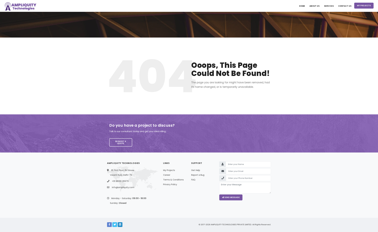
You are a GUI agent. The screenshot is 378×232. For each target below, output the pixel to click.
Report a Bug (197, 174)
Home (302, 6)
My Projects (364, 5)
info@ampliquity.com (123, 187)
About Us (314, 6)
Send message (232, 197)
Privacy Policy (170, 184)
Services (329, 6)
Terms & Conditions (173, 179)
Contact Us (345, 6)
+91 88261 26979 (120, 181)
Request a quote (120, 142)
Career (166, 174)
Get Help (195, 170)
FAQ (193, 179)
